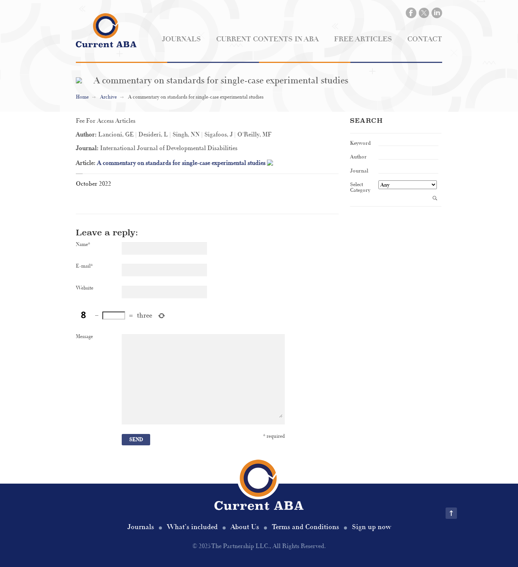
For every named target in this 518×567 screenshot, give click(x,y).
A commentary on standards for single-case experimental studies (182, 163)
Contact (424, 39)
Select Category (360, 187)
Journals (181, 39)
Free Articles (363, 39)
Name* (83, 244)
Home (82, 97)
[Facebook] (411, 13)
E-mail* (84, 266)
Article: (86, 163)
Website (84, 288)
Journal (359, 170)
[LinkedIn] (437, 13)
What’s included (192, 527)
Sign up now (371, 527)
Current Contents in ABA (267, 39)
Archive (108, 97)
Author (358, 156)
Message (84, 336)
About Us (245, 527)
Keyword (360, 142)
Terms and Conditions (305, 527)
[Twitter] (424, 13)
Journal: (88, 148)
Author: (87, 134)
